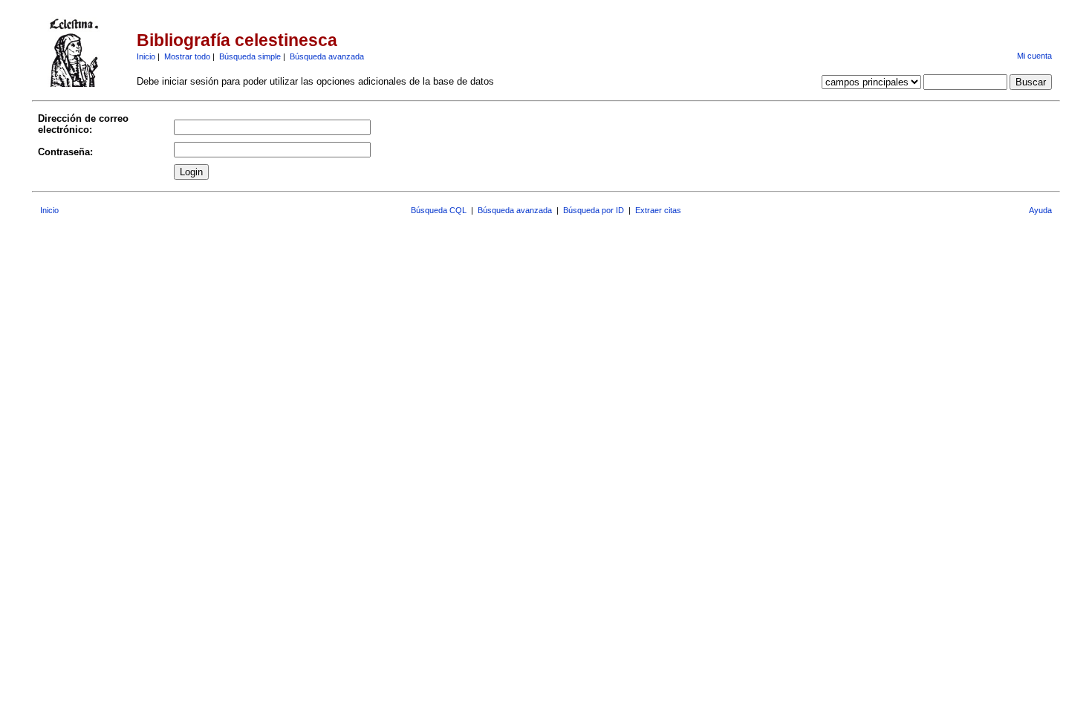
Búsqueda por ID (593, 210)
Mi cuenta (1034, 55)
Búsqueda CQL (439, 210)
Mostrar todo (187, 56)
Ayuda (1040, 210)
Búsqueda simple (250, 56)
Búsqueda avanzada (327, 56)
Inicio (146, 56)
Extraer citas (658, 210)
